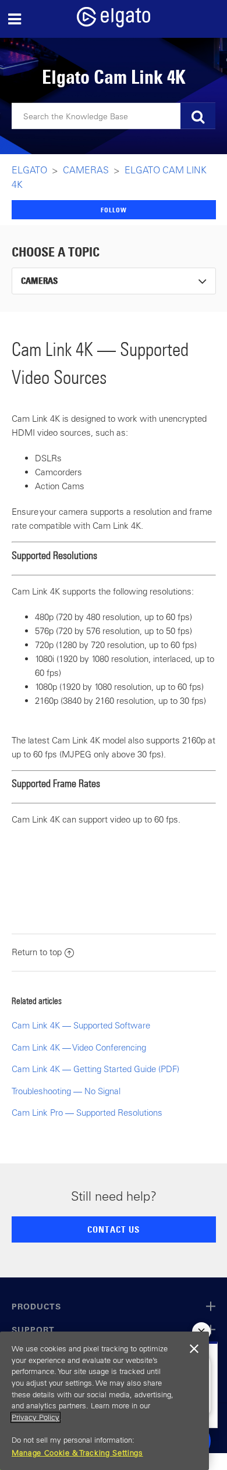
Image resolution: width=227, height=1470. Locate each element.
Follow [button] (114, 209)
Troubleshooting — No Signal (66, 1091)
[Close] (194, 1349)
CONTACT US (113, 1229)
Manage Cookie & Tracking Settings (77, 1452)
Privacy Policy (35, 1417)
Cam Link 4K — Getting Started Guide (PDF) (95, 1068)
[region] (104, 1401)
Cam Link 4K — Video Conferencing (79, 1047)
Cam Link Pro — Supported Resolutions (87, 1112)
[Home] (113, 24)
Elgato (29, 170)
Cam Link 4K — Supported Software (81, 1025)
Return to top (37, 952)
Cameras (86, 170)
